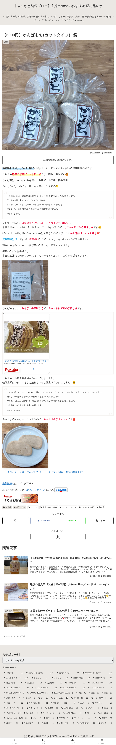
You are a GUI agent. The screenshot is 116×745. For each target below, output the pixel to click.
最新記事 (7, 483)
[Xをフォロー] (58, 537)
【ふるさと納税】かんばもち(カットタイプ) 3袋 (24, 361)
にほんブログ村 (33, 489)
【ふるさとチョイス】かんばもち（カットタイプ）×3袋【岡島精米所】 (41, 472)
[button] (100, 520)
